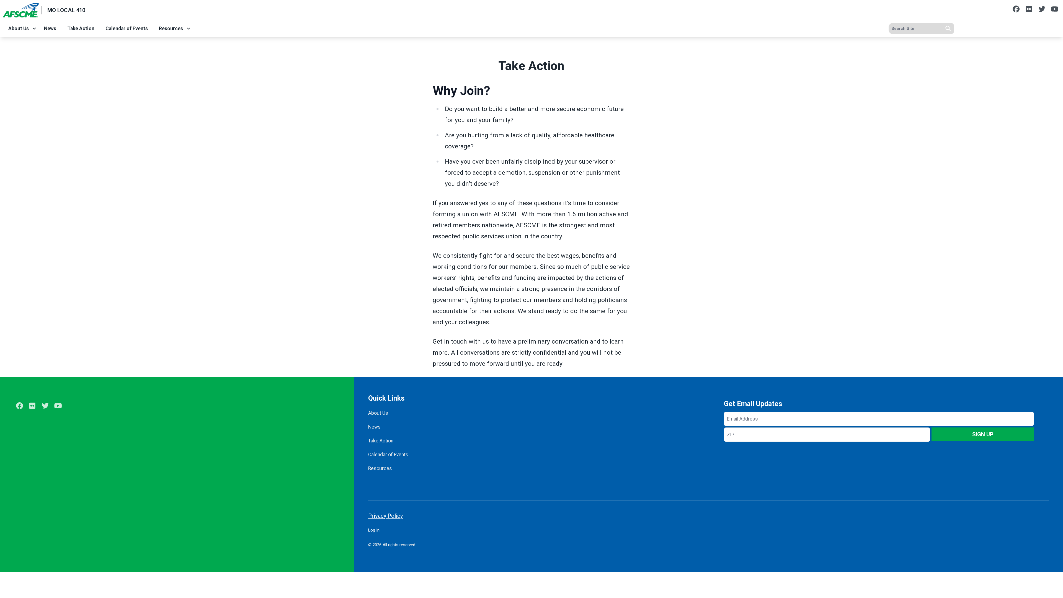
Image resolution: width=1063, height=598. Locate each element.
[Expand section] (34, 28)
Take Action (80, 28)
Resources (171, 28)
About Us (18, 28)
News (50, 28)
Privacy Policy (385, 515)
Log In (374, 530)
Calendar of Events (126, 28)
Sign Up (983, 434)
